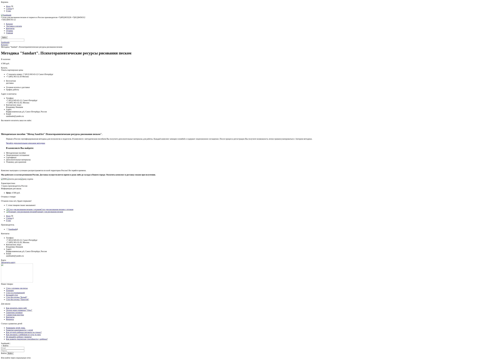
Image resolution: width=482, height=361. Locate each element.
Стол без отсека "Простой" (17, 299)
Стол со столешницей (15, 293)
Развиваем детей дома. (15, 328)
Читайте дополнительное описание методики (25, 143)
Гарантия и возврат (14, 312)
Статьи (9, 9)
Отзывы (9, 31)
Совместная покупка (15, 315)
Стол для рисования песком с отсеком (57, 209)
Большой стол (12, 295)
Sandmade (5, 42)
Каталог (9, 24)
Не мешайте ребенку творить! (19, 337)
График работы (12, 90)
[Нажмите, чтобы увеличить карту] (17, 282)
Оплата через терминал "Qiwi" (19, 310)
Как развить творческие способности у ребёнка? (27, 339)
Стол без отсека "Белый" (16, 297)
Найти (4, 37)
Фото (8, 6)
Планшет (10, 290)
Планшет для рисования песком (49, 212)
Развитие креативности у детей (19, 330)
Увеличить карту (8, 262)
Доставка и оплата (14, 26)
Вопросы (10, 319)
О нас (8, 11)
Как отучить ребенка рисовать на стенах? (24, 332)
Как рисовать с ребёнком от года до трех (23, 335)
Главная (9, 33)
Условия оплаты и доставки (18, 87)
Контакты (10, 28)
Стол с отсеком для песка (17, 288)
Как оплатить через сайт (16, 308)
